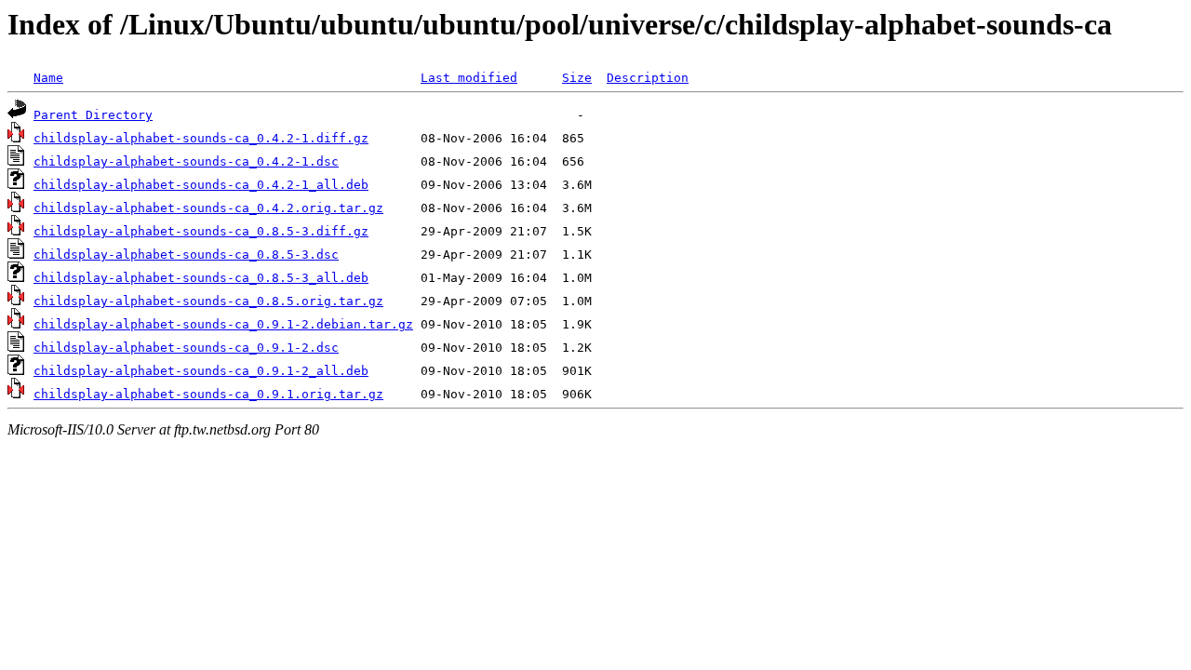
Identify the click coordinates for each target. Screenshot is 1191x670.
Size (577, 78)
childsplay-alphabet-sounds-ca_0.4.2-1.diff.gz (200, 138)
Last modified (469, 78)
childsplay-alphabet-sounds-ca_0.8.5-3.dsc (186, 254)
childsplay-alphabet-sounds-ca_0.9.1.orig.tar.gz (208, 394)
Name (48, 78)
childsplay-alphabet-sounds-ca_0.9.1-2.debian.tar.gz (223, 324)
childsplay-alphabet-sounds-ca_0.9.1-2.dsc (186, 348)
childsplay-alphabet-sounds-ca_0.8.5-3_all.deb (200, 278)
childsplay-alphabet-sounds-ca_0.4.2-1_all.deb (200, 185)
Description (648, 78)
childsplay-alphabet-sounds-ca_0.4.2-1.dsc (186, 161)
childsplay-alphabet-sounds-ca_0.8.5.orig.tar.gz (208, 301)
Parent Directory (93, 115)
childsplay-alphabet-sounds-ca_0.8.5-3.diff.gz (200, 231)
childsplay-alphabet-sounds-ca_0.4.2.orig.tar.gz (208, 208)
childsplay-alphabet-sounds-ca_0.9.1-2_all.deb (200, 371)
